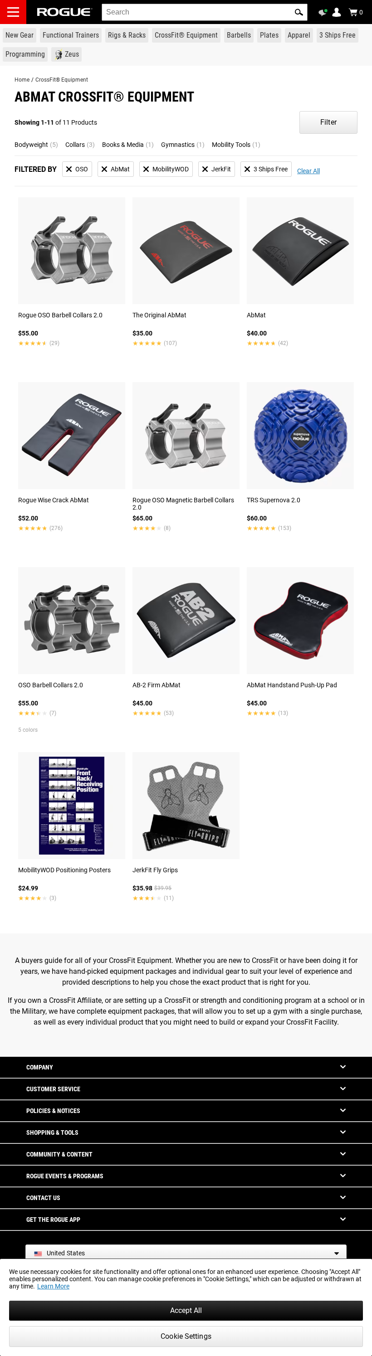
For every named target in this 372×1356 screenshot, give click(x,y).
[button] (299, 12)
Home (22, 80)
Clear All (308, 171)
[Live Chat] (324, 12)
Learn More (53, 1286)
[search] (205, 12)
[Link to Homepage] (65, 12)
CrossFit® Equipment (61, 80)
